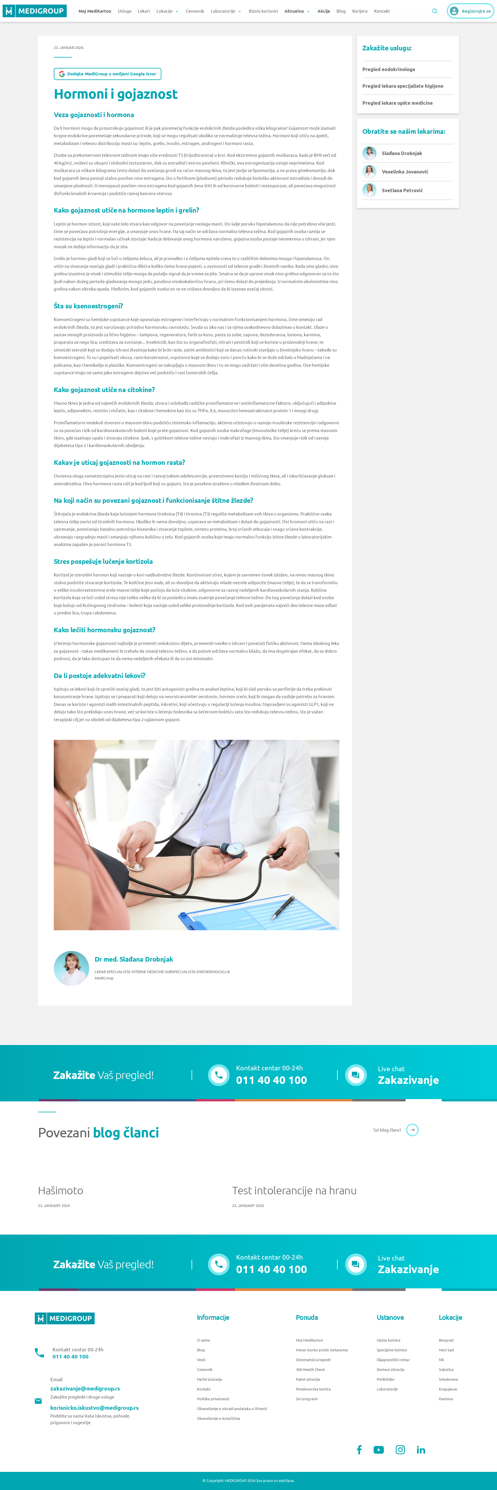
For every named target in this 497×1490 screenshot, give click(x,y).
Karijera (360, 11)
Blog (341, 11)
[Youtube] (379, 1450)
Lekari (144, 11)
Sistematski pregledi (313, 1360)
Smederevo (448, 1379)
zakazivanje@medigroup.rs (85, 1389)
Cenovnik (195, 11)
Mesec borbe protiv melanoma (322, 1350)
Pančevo (446, 1399)
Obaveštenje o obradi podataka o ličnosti (232, 1409)
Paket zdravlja (308, 1379)
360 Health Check (310, 1369)
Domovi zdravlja (390, 1369)
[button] (392, 1075)
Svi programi (307, 1399)
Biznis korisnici (263, 11)
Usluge (124, 11)
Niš (441, 1360)
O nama (203, 1340)
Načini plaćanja (209, 1379)
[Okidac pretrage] (434, 11)
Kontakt (382, 11)
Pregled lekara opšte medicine (397, 103)
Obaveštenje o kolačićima (218, 1418)
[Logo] (34, 11)
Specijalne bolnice (392, 1350)
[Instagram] (400, 1449)
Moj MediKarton (309, 1340)
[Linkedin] (421, 1449)
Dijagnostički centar (393, 1360)
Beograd (446, 1340)
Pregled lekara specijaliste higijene (403, 86)
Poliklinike (385, 1379)
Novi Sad (446, 1350)
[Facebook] (359, 1449)
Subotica (446, 1369)
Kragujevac (448, 1389)
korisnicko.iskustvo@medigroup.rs (94, 1408)
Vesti (201, 1360)
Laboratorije (387, 1389)
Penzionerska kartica (313, 1389)
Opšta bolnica (388, 1340)
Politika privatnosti (213, 1399)
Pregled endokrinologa (388, 69)
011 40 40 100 (71, 1357)
